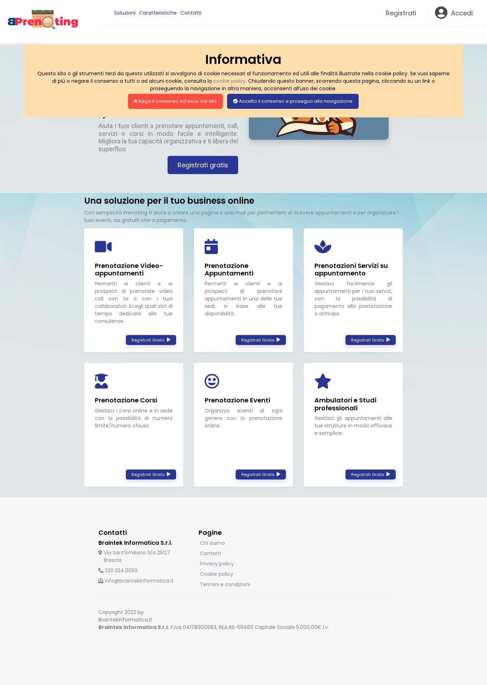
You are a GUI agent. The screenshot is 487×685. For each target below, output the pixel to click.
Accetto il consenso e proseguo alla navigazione (295, 101)
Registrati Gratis (149, 340)
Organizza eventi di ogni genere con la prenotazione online (243, 418)
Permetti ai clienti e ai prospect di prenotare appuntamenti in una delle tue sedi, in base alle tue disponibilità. (243, 298)
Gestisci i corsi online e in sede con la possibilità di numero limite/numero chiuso (134, 418)
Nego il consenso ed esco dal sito (177, 101)
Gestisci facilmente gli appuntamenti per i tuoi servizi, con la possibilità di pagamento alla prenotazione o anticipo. (353, 298)
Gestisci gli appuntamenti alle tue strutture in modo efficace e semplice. (353, 426)
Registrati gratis (203, 165)
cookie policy (229, 81)
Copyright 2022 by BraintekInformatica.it (125, 616)
